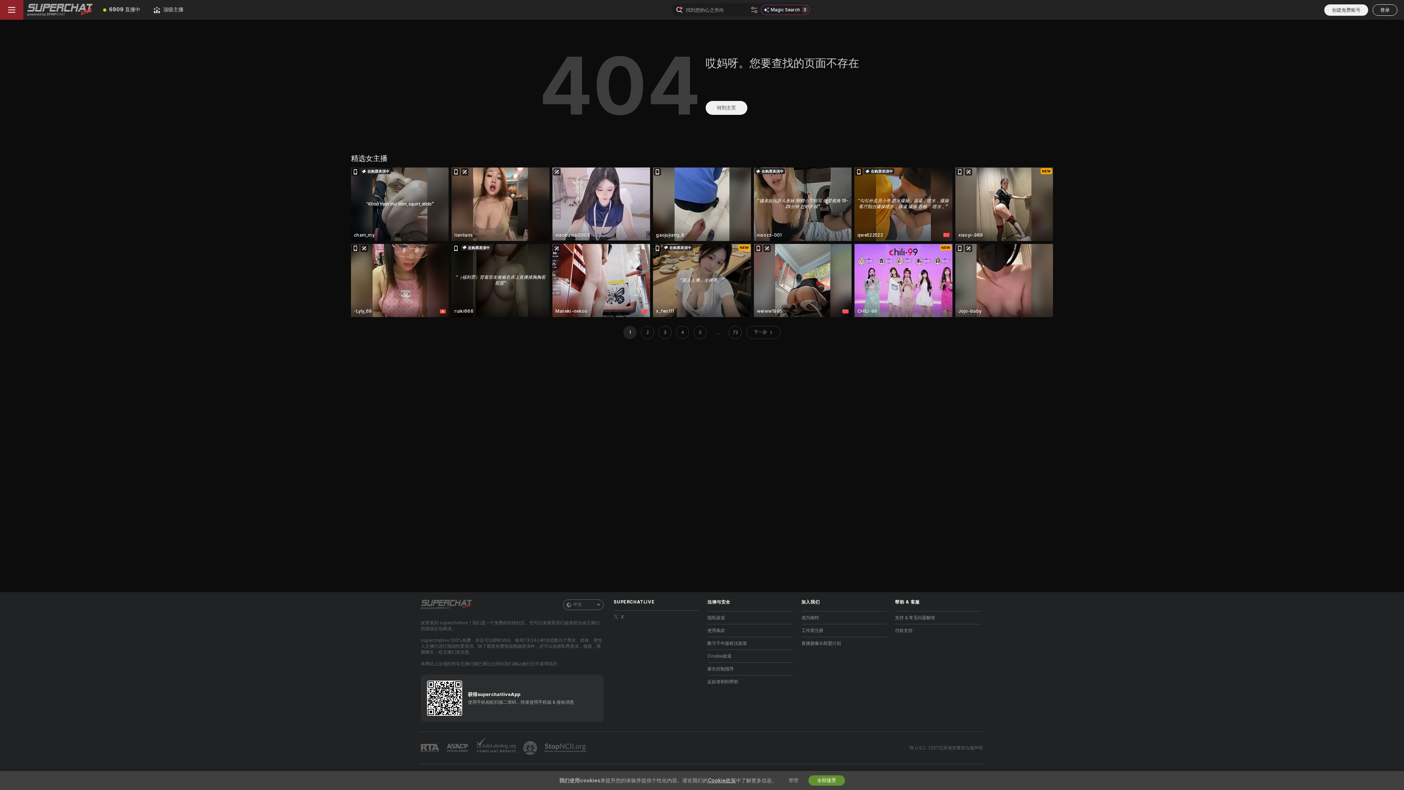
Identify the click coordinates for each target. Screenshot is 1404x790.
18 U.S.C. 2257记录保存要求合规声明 (946, 747)
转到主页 (726, 107)
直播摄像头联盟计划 (821, 643)
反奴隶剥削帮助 (722, 681)
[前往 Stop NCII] (566, 748)
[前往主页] (60, 10)
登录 (1385, 10)
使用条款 (716, 630)
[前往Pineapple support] (531, 748)
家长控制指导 (720, 669)
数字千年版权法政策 (727, 643)
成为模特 (810, 617)
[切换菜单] (11, 10)
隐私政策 (716, 617)
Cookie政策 (719, 656)
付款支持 (904, 630)
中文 (577, 604)
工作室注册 (812, 630)
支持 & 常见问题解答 (915, 617)
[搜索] (754, 10)
